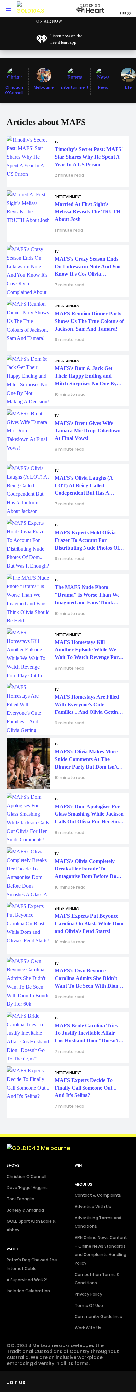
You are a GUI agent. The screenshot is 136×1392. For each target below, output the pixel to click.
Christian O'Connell (26, 1176)
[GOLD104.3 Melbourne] (31, 8)
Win (78, 1165)
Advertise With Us (93, 1206)
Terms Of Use (89, 1305)
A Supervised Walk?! (27, 1279)
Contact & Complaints (98, 1195)
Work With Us (88, 1328)
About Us (83, 1184)
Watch (13, 1249)
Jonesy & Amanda (25, 1210)
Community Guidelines (98, 1316)
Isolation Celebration (28, 1291)
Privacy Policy (88, 1294)
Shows (13, 1165)
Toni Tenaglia (20, 1199)
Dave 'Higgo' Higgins (27, 1187)
